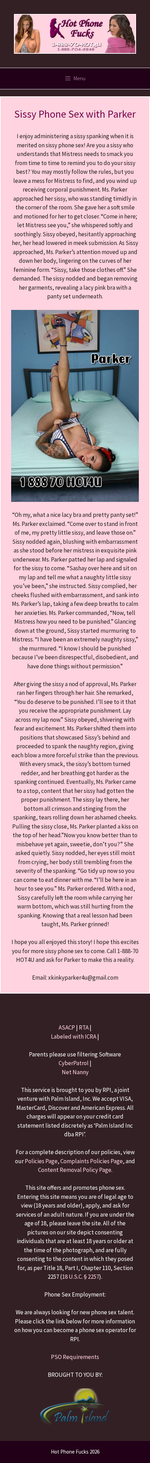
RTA (84, 1027)
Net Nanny (75, 1072)
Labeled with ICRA (73, 1036)
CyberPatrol (74, 1063)
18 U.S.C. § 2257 (80, 1276)
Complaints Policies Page (91, 1161)
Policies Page (41, 1161)
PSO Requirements (75, 1357)
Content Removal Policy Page (74, 1170)
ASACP (67, 1027)
